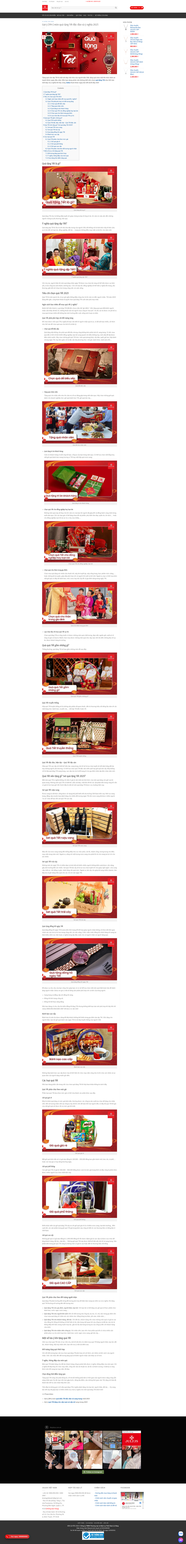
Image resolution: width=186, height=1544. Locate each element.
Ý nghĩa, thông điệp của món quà (56, 156)
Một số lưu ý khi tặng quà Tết (53, 151)
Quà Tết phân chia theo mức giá (56, 139)
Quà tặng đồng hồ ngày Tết (55, 132)
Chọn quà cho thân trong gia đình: (60, 113)
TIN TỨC (90, 15)
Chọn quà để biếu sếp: (56, 104)
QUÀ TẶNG (79, 15)
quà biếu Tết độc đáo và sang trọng (69, 1399)
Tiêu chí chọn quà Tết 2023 (52, 96)
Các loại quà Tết (49, 137)
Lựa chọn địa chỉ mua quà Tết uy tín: (61, 115)
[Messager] (180, 1540)
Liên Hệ (66, 1)
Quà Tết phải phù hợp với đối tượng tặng (59, 101)
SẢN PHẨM (70, 15)
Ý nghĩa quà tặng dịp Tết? (51, 94)
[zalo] (180, 1533)
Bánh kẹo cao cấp (52, 134)
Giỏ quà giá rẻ (54, 141)
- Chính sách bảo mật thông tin (104, 1503)
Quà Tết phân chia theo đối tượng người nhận (61, 148)
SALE (84, 15)
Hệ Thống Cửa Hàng (101, 15)
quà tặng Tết (100, 80)
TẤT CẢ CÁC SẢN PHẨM (49, 15)
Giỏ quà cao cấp (55, 146)
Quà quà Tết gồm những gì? (52, 118)
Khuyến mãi (60, 1)
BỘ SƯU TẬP (60, 15)
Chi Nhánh (51, 1)
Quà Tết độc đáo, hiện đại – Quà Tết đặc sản (60, 122)
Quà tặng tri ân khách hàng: (58, 108)
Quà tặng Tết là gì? (49, 92)
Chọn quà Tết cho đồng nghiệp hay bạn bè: (63, 111)
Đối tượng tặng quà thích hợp (55, 153)
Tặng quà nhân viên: (56, 106)
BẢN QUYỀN (71, 1526)
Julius (68, 82)
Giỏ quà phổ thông (55, 144)
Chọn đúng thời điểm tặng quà (56, 158)
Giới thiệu (44, 1)
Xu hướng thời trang (48, 21)
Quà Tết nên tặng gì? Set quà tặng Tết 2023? (58, 125)
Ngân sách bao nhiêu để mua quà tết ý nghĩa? (61, 99)
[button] (137, 7)
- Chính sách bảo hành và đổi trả (105, 1505)
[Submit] (116, 8)
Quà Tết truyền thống (53, 120)
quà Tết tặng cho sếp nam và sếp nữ (61, 1402)
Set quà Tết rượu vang (53, 127)
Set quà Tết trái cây (52, 129)
